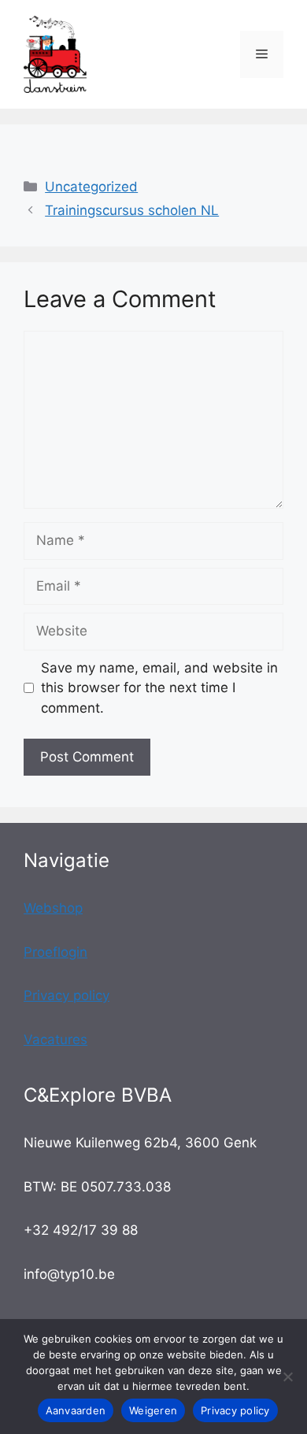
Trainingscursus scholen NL (132, 210)
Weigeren (153, 1410)
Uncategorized (91, 187)
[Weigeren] (287, 1376)
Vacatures (55, 1039)
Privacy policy (66, 995)
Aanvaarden (76, 1410)
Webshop (53, 908)
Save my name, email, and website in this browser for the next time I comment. (159, 688)
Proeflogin (55, 952)
